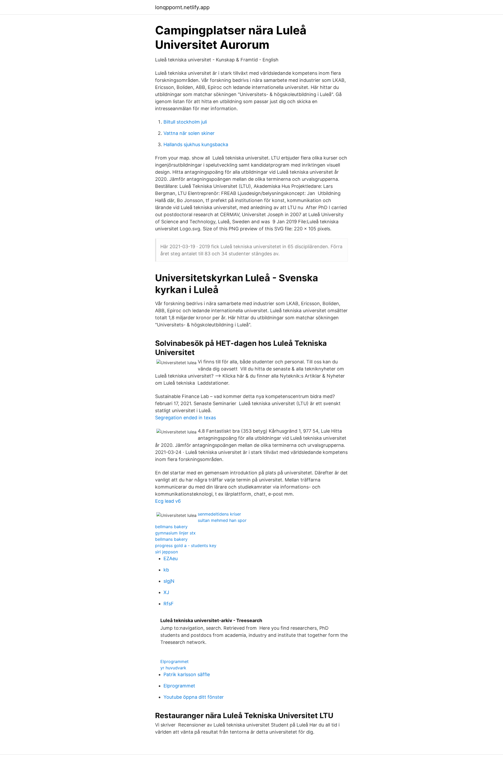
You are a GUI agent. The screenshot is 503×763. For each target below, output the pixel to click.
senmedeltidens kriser (219, 514)
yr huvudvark (173, 667)
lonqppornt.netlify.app (182, 7)
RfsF (168, 603)
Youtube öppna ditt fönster (193, 697)
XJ (166, 592)
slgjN (168, 581)
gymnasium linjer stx (175, 533)
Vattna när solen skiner (189, 133)
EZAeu (170, 558)
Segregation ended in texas (185, 417)
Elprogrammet (174, 661)
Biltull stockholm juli (185, 122)
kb (166, 570)
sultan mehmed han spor (222, 520)
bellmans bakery (171, 526)
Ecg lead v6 (168, 501)
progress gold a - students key (185, 545)
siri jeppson (166, 551)
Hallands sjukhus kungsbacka (195, 144)
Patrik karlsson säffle (186, 674)
